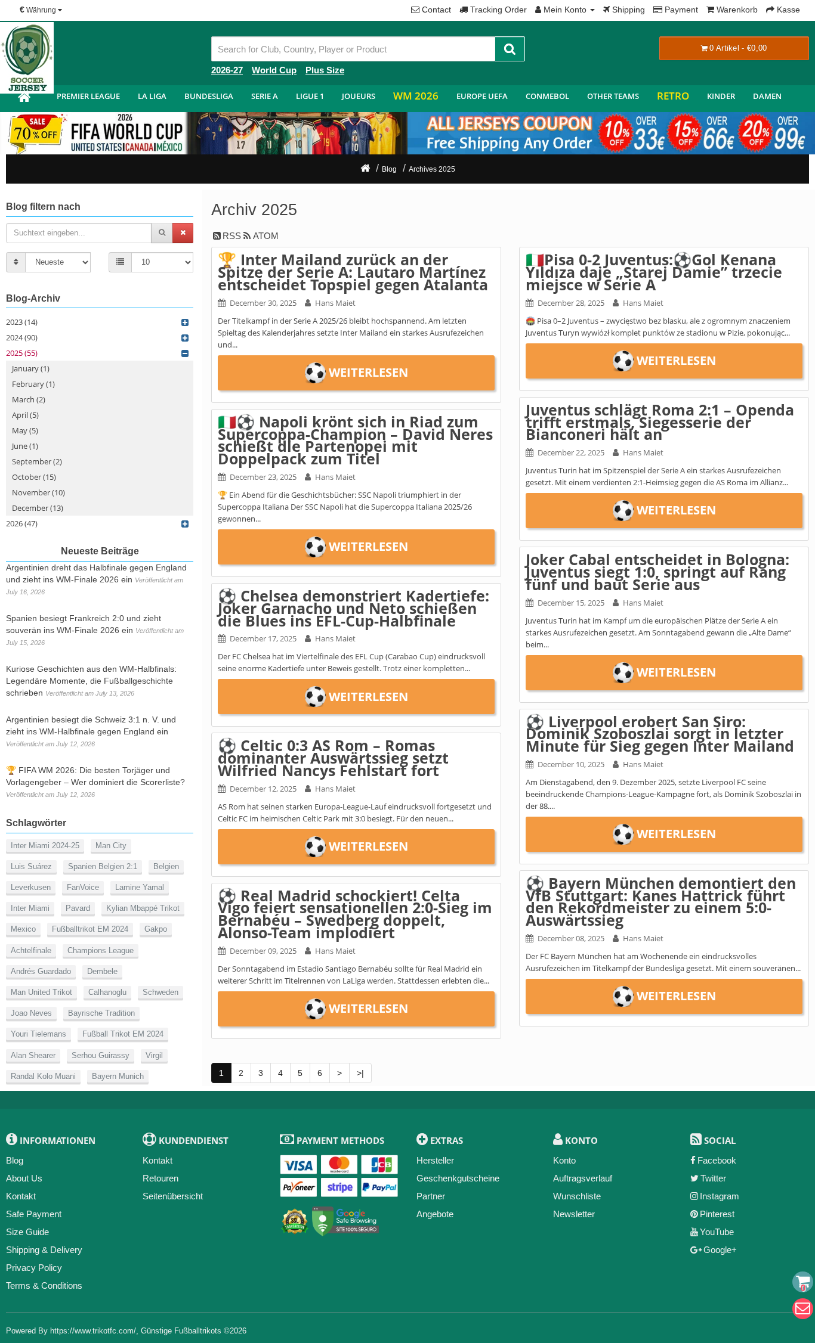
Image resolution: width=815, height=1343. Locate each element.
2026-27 (227, 70)
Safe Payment (33, 1214)
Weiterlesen (368, 372)
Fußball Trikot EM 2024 (122, 1033)
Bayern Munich (118, 1076)
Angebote (434, 1214)
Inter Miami (30, 908)
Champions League (100, 950)
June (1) (25, 446)
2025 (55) (22, 353)
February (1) (33, 384)
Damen (767, 96)
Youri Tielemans (38, 1033)
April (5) (25, 415)
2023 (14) (22, 322)
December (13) (37, 508)
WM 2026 (416, 96)
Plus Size (324, 70)
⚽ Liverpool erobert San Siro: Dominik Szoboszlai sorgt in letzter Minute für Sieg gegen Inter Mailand (660, 733)
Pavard (78, 908)
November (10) (38, 492)
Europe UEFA (482, 96)
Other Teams (613, 96)
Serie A (264, 96)
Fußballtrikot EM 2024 (90, 929)
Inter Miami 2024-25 (45, 845)
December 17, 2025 (263, 638)
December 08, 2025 (571, 938)
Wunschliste (577, 1196)
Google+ (720, 1250)
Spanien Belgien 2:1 (102, 866)
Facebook (716, 1160)
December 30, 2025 (263, 302)
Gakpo (155, 929)
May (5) (25, 430)
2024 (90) (22, 337)
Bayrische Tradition (101, 1013)
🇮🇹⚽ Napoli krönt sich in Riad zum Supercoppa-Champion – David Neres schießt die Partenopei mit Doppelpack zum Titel (355, 440)
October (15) (34, 477)
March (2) (28, 399)
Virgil (154, 1055)
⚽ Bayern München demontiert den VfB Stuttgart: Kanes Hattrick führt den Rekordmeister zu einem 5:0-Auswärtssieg (661, 901)
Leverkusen (31, 887)
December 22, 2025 (571, 452)
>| (360, 1073)
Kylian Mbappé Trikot (143, 908)
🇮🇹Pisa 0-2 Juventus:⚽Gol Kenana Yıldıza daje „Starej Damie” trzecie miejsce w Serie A (654, 271)
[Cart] (802, 1281)
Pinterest (717, 1214)
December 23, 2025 (263, 477)
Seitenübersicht (173, 1196)
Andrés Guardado (41, 971)
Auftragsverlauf (582, 1178)
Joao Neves (31, 1013)
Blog (389, 169)
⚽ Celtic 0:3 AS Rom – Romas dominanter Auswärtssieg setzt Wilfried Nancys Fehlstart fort (333, 757)
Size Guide (27, 1232)
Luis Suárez (31, 866)
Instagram (719, 1196)
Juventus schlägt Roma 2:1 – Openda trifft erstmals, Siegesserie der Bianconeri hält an (660, 422)
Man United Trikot (41, 992)
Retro (673, 96)
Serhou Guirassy (100, 1055)
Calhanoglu (107, 992)
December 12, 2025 (263, 788)
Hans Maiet (335, 302)
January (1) (31, 368)
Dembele (102, 971)
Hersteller (435, 1160)
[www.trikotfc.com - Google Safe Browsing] (345, 1219)
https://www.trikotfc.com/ (93, 1330)
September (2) (37, 461)
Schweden (160, 992)
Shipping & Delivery (44, 1250)
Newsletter (574, 1214)
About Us (24, 1178)
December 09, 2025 (263, 950)
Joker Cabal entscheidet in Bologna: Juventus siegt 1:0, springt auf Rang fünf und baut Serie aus (657, 571)
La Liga (152, 96)
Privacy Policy (34, 1268)
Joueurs (358, 96)
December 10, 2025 (571, 764)
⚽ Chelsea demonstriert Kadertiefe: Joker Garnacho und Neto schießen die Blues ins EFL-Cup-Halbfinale (353, 608)
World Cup (274, 70)
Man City (110, 845)
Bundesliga (208, 96)
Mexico (23, 929)
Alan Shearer (33, 1055)
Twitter (713, 1178)
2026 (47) (22, 523)
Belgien (166, 866)
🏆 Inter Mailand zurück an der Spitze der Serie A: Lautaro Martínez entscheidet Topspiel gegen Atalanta (353, 271)
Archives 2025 (432, 169)
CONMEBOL (547, 96)
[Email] (802, 1308)
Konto (564, 1160)
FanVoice (83, 887)
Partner (430, 1196)
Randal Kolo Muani (43, 1076)
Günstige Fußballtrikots (181, 1330)
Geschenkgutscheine (457, 1178)
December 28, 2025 (571, 302)
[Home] (365, 169)
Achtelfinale (31, 950)
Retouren (160, 1178)
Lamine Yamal (139, 887)
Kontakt (21, 1196)
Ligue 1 (310, 96)
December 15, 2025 (571, 602)
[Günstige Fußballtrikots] (24, 98)
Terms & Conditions (44, 1285)
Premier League (88, 96)
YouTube (717, 1232)
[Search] (510, 48)
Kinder (721, 96)
